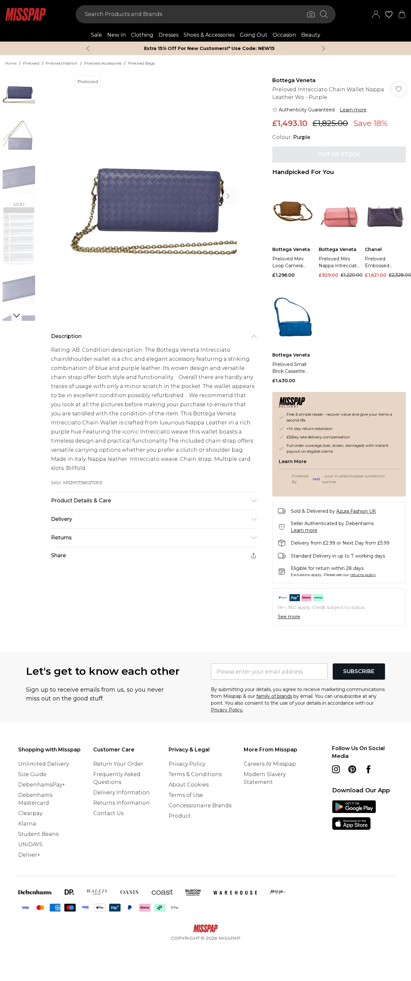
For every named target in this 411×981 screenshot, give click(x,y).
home (11, 63)
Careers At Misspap (270, 764)
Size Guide (32, 774)
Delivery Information (121, 792)
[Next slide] (323, 48)
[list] (154, 196)
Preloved (31, 63)
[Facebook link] (368, 769)
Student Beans (38, 834)
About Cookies (189, 785)
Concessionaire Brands (200, 805)
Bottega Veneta (293, 80)
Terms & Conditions (195, 774)
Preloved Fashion (62, 63)
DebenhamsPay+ (41, 785)
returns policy (363, 574)
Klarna (27, 824)
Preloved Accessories (103, 63)
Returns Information (121, 803)
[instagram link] (336, 769)
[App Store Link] (354, 815)
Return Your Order (118, 764)
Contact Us (108, 813)
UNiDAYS (30, 844)
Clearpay (30, 813)
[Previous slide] (88, 48)
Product (180, 816)
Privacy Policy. (227, 710)
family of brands (274, 696)
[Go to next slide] (228, 196)
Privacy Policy (187, 764)
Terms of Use (186, 795)
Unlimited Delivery (43, 764)
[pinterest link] (352, 769)
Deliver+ (29, 855)
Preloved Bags (141, 63)
